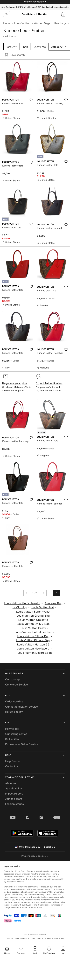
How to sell (12, 729)
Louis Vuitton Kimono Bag (33, 640)
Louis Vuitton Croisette (33, 620)
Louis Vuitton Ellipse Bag (33, 636)
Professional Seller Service (21, 744)
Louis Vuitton (22, 23)
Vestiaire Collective (19, 777)
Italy (62, 938)
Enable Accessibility (35, 1)
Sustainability (13, 788)
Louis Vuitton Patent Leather (33, 632)
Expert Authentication (49, 383)
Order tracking (14, 701)
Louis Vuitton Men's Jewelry (22, 603)
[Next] (43, 593)
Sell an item (12, 739)
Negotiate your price (14, 383)
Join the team (13, 799)
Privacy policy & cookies (33, 855)
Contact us (12, 766)
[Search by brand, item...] (6, 14)
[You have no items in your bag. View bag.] (63, 14)
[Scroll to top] (56, 593)
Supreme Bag (53, 603)
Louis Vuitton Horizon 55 (33, 645)
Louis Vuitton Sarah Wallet (33, 612)
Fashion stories (14, 804)
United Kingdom (21, 938)
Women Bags (42, 23)
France (9, 938)
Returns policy (14, 712)
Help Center (12, 761)
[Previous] (26, 593)
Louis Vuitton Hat (42, 607)
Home (6, 23)
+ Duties (49, 111)
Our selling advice (16, 734)
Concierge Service (16, 684)
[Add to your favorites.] (31, 100)
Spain (56, 938)
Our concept (13, 679)
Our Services (14, 673)
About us (10, 783)
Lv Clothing (20, 607)
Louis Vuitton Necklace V (33, 649)
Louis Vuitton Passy (33, 628)
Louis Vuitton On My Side (33, 624)
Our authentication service (21, 707)
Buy (7, 695)
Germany (47, 938)
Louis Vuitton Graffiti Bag (33, 616)
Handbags (60, 23)
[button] (63, 14)
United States (35, 938)
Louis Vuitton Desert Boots (35, 653)
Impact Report (14, 793)
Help (8, 755)
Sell (8, 722)
